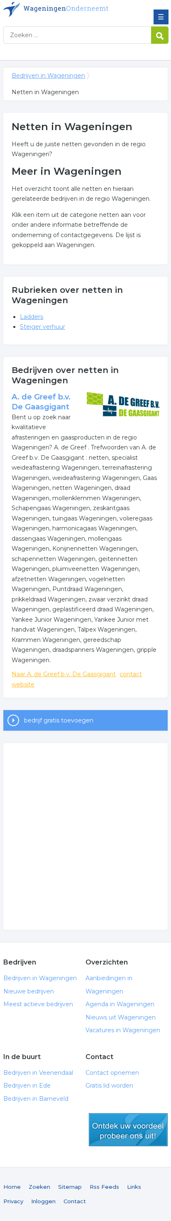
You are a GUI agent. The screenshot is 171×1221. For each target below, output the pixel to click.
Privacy (13, 1201)
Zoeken (39, 1186)
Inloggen (43, 1201)
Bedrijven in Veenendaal (38, 1072)
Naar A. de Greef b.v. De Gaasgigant (64, 674)
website (23, 684)
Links (134, 1186)
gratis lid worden (128, 1129)
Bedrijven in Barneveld (35, 1098)
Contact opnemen (112, 1072)
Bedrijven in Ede (27, 1085)
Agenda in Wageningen (120, 1004)
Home (12, 1186)
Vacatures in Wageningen (123, 1030)
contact (131, 674)
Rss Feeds (104, 1186)
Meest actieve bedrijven (38, 1004)
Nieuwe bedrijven (28, 991)
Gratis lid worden (109, 1085)
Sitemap (70, 1186)
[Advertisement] (85, 836)
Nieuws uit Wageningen (121, 1017)
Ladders (31, 317)
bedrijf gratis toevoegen (58, 720)
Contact (75, 1201)
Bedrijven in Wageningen (63, 9)
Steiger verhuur (42, 326)
